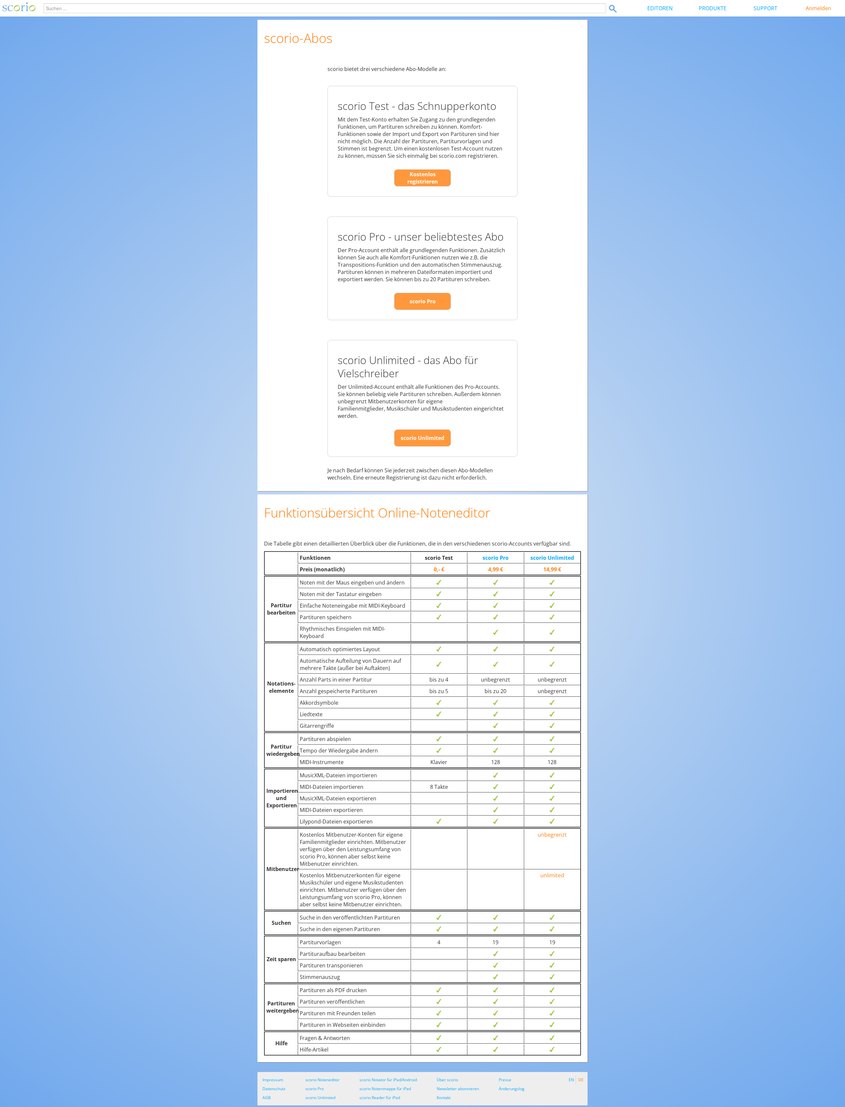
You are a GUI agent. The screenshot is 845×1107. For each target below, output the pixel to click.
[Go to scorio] (17, 8)
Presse (505, 1080)
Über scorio (447, 1080)
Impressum (272, 1080)
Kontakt (444, 1097)
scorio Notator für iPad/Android (388, 1080)
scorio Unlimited (422, 438)
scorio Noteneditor (322, 1080)
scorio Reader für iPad (379, 1097)
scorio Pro (423, 301)
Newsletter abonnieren (458, 1088)
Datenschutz (274, 1088)
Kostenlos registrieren (422, 178)
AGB (266, 1097)
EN (571, 1080)
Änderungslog (511, 1088)
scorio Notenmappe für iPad (385, 1088)
